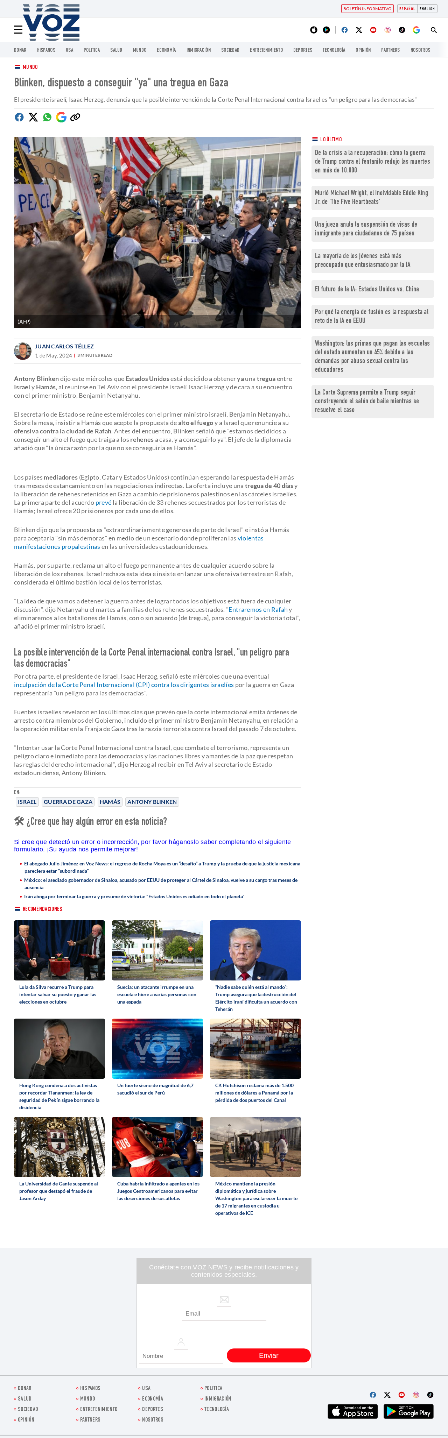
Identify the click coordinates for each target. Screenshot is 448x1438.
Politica (92, 50)
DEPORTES (302, 50)
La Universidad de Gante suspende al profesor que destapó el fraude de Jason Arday (58, 1191)
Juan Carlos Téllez (64, 346)
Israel (27, 801)
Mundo (140, 50)
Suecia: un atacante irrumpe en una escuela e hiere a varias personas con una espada (156, 994)
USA (69, 50)
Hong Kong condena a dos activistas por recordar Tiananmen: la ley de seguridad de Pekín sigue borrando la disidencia (59, 1096)
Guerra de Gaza (68, 801)
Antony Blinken (152, 801)
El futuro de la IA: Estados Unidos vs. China (367, 289)
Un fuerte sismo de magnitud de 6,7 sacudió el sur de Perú (155, 1089)
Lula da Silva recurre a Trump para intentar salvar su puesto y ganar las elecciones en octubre (57, 994)
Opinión (363, 50)
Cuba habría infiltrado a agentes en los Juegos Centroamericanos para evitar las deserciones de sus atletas (158, 1191)
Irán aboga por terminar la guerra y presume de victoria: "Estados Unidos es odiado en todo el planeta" (134, 896)
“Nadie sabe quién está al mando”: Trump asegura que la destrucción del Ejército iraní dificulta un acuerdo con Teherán (256, 998)
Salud (116, 50)
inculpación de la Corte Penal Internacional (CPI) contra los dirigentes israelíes (124, 684)
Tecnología (334, 50)
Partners (390, 50)
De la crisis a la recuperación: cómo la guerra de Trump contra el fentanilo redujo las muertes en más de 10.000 (372, 162)
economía (166, 50)
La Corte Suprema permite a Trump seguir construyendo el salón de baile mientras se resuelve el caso (367, 401)
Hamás (110, 801)
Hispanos (46, 50)
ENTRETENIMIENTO (266, 50)
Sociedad (230, 50)
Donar (20, 50)
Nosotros (420, 50)
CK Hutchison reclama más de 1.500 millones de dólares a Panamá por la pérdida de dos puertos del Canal (254, 1092)
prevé (104, 502)
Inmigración (199, 50)
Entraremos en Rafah (258, 609)
